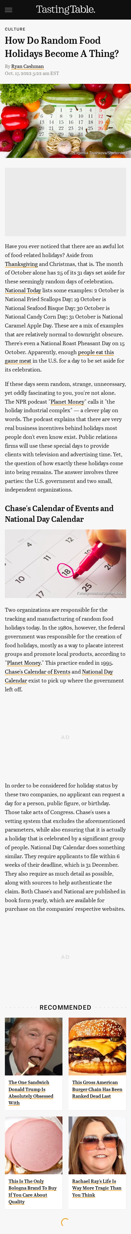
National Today (23, 290)
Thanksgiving (21, 263)
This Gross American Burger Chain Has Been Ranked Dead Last (97, 1089)
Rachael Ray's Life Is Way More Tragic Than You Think (97, 1188)
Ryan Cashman (27, 65)
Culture (15, 29)
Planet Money (67, 401)
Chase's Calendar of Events (37, 671)
